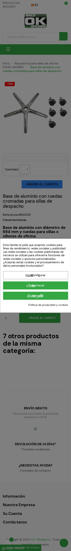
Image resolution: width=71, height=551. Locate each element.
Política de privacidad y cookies (48, 305)
